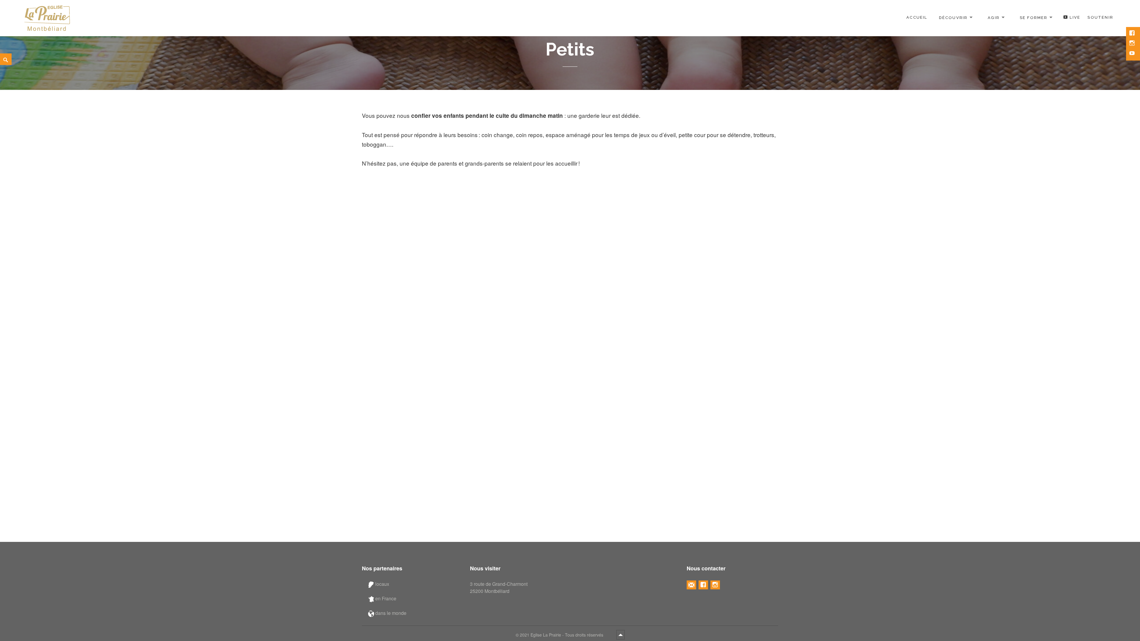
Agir (994, 17)
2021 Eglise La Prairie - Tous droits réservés (562, 635)
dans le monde (390, 613)
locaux (381, 583)
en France (385, 598)
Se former (1034, 17)
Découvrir (953, 17)
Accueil (916, 17)
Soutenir (1100, 17)
